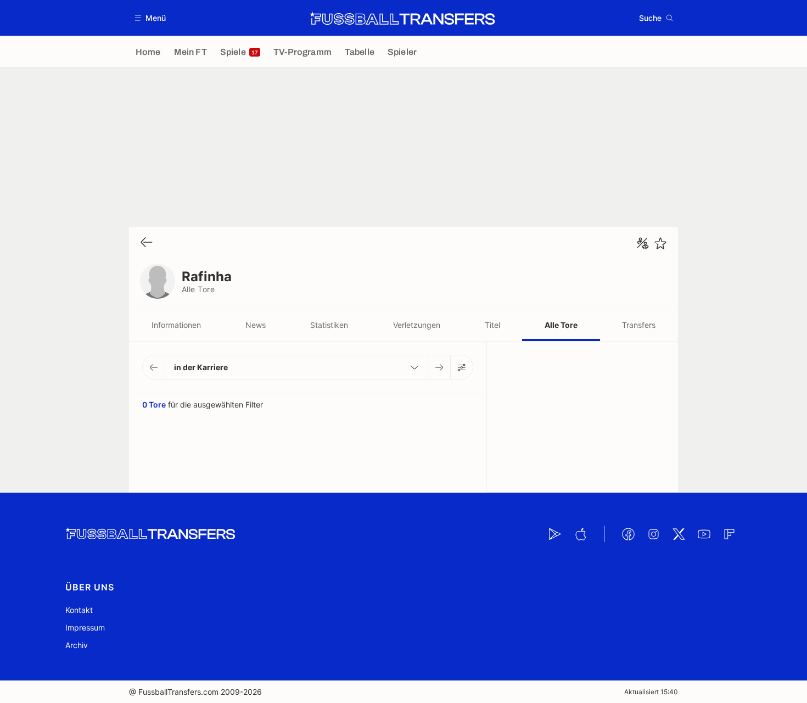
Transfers (638, 325)
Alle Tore (561, 325)
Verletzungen (416, 325)
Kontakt (79, 610)
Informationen (176, 325)
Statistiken (329, 325)
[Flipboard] (729, 534)
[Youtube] (704, 534)
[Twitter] (678, 534)
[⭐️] (660, 243)
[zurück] (146, 243)
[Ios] (580, 534)
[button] (150, 18)
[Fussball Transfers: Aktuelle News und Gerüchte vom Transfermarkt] (402, 18)
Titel (492, 325)
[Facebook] (628, 534)
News (255, 325)
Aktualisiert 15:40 (651, 692)
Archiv (76, 645)
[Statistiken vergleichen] (642, 243)
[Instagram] (653, 534)
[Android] (555, 534)
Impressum (85, 627)
